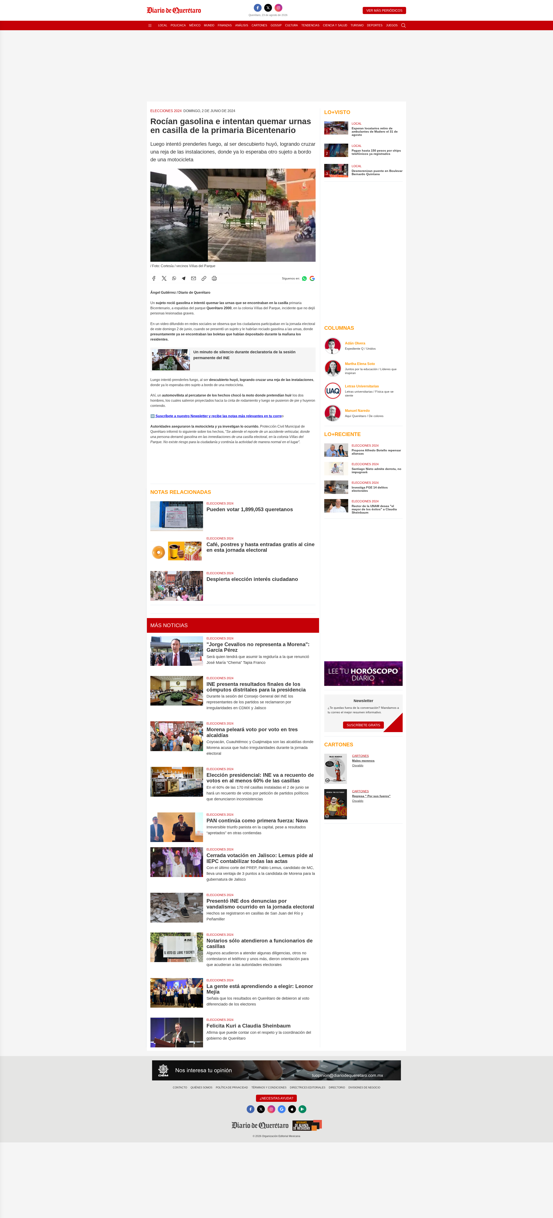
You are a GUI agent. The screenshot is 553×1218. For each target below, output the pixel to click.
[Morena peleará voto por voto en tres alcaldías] (176, 741)
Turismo (357, 25)
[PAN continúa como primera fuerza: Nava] (176, 827)
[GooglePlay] (302, 1109)
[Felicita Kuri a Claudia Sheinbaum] (176, 1032)
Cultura (291, 25)
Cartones (259, 25)
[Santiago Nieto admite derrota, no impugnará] (336, 468)
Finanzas (225, 25)
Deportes (375, 25)
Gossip (276, 25)
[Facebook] (258, 8)
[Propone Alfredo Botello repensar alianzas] (336, 450)
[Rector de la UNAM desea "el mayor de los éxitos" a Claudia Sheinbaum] (336, 506)
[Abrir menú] (150, 25)
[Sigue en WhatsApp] (304, 278)
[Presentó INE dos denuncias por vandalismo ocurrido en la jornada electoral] (176, 910)
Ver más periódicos (384, 10)
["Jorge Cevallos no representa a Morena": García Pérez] (176, 653)
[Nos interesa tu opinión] (276, 1070)
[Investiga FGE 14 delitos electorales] (336, 487)
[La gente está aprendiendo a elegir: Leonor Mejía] (176, 995)
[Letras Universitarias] (333, 390)
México (194, 25)
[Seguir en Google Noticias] (312, 278)
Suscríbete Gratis (363, 725)
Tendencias (310, 25)
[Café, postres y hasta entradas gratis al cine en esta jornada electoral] (176, 551)
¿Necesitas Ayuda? (276, 1098)
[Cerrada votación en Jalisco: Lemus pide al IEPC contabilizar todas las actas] (176, 867)
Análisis (241, 25)
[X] (268, 8)
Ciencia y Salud (335, 25)
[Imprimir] (214, 278)
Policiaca (178, 25)
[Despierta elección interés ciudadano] (176, 586)
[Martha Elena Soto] (333, 368)
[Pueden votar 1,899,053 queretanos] (176, 516)
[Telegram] (184, 278)
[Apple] (292, 1109)
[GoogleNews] (282, 1109)
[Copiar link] (203, 278)
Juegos (392, 25)
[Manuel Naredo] (333, 413)
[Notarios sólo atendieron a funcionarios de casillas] (176, 953)
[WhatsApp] (174, 278)
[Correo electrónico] (193, 278)
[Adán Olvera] (333, 345)
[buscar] (403, 25)
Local (162, 25)
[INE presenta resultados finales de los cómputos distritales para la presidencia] (176, 696)
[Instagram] (278, 8)
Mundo (209, 25)
